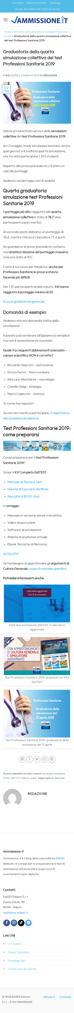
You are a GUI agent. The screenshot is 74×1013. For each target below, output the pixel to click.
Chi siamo (18, 3)
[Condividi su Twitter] (37, 759)
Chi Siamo (14, 943)
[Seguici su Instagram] (14, 923)
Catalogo (55, 3)
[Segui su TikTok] (21, 923)
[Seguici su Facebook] (6, 923)
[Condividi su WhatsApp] (22, 759)
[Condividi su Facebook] (29, 759)
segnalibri (59, 778)
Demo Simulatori (36, 3)
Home (7, 32)
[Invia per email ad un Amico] (44, 759)
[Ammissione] (39, 19)
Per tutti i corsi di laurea (28, 32)
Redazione (50, 75)
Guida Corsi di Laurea (22, 968)
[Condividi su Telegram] (52, 759)
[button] (5, 20)
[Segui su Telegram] (28, 923)
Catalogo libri (16, 960)
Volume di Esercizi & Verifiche (28, 489)
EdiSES (60, 858)
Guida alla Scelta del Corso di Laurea (37, 9)
